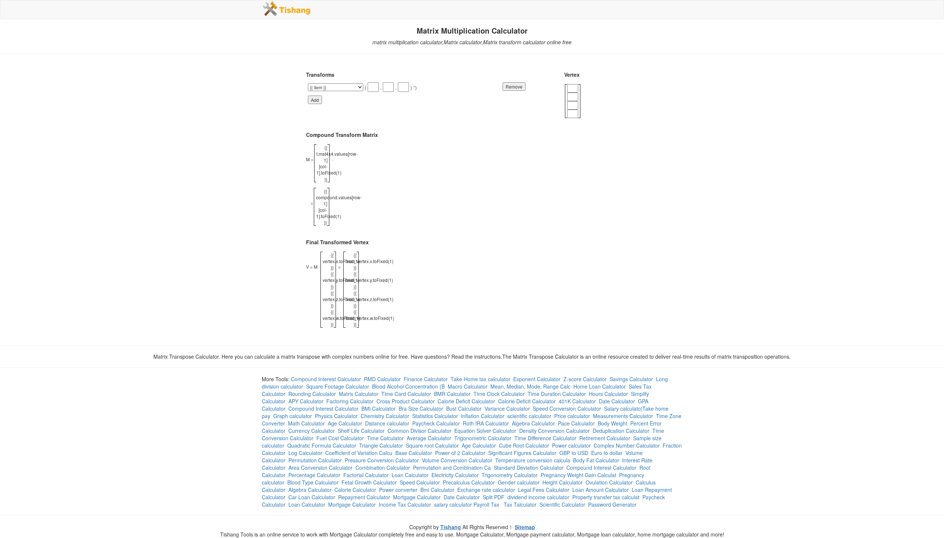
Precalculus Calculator (469, 482)
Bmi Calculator (437, 489)
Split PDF (493, 497)
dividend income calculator (538, 497)
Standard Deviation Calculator (528, 467)
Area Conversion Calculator (320, 467)
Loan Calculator (410, 475)
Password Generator (612, 504)
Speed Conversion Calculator (567, 408)
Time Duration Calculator (557, 393)
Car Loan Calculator (311, 497)
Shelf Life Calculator (361, 430)
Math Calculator (306, 423)
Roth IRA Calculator (486, 423)
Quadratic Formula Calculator (321, 445)
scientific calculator (529, 416)
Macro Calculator (467, 386)
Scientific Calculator (562, 504)
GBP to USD (573, 452)
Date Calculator (617, 401)
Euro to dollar (606, 452)
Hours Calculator (608, 393)
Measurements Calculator (623, 416)
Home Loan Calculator (599, 386)
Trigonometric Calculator (482, 438)
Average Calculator (429, 438)
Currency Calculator (311, 430)
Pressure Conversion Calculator (382, 460)
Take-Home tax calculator (480, 379)
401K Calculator (577, 401)
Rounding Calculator (312, 393)
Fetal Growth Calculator (369, 482)
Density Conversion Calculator (554, 430)
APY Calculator (305, 401)
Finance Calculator (426, 379)
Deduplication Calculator (621, 430)
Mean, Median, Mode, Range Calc (530, 386)
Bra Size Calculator (421, 408)
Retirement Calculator (604, 438)
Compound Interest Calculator (326, 379)
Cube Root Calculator (524, 445)
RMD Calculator (382, 379)
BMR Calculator (452, 393)
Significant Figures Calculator (522, 452)
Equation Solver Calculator (485, 430)
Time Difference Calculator (545, 438)
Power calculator (571, 445)
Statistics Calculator (435, 416)
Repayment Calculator (364, 497)
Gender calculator (518, 482)
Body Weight (612, 423)
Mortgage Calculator (417, 497)
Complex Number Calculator (627, 445)
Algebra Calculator (533, 423)
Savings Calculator (631, 379)
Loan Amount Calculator (600, 489)
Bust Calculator (464, 408)
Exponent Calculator (536, 379)
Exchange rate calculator (486, 489)
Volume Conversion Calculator (457, 460)
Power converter (398, 489)
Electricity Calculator (455, 475)
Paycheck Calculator (436, 423)
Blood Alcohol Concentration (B (408, 386)
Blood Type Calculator (313, 482)
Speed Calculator (420, 482)
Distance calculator (387, 423)
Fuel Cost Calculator (340, 438)
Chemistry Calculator (385, 416)
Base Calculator (413, 452)
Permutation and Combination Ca (452, 467)
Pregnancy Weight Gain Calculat (578, 475)
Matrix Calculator (358, 393)
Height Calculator (562, 482)
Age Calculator (345, 423)
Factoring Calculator (350, 401)
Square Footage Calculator (337, 386)
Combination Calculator (382, 467)
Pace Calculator (576, 423)
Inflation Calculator (482, 416)
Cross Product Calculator (405, 401)
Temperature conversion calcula (532, 460)
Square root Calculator (432, 445)
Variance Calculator (507, 408)
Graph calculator (292, 416)
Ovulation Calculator (609, 482)
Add (315, 100)
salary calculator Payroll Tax (467, 504)
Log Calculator (305, 452)
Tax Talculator (520, 504)
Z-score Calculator (585, 379)
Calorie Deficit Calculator (466, 401)
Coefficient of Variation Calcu (358, 452)
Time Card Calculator (406, 393)
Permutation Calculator (315, 460)
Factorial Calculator (366, 475)
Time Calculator (385, 438)
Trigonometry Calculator (510, 475)
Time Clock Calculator (499, 393)
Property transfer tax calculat (605, 497)
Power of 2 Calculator (460, 452)
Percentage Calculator (314, 475)
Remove (514, 86)
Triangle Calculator (381, 445)
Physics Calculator (336, 416)
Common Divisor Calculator (419, 430)
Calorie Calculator (355, 489)
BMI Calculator (378, 408)
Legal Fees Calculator (543, 489)
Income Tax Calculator (405, 504)
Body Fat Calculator (596, 460)
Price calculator (572, 416)
